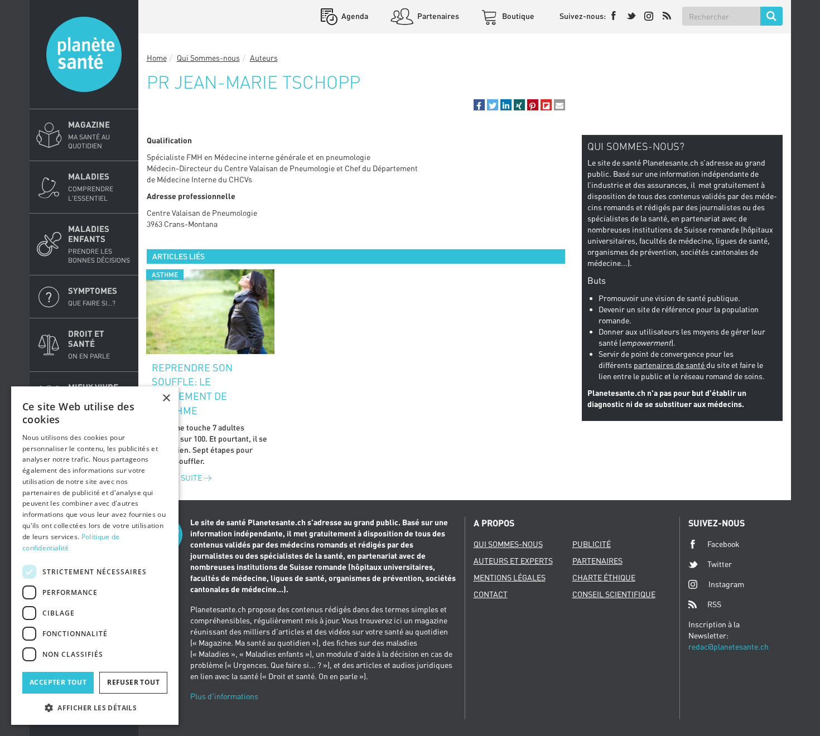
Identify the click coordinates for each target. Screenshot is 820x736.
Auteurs (264, 57)
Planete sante (84, 54)
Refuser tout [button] (133, 682)
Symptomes (92, 296)
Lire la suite (178, 477)
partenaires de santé (670, 365)
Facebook (723, 544)
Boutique (517, 16)
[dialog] (95, 555)
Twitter (719, 564)
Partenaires (437, 16)
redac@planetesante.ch (728, 646)
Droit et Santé (89, 344)
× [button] (166, 398)
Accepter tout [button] (58, 682)
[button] (479, 104)
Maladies (90, 186)
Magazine (89, 134)
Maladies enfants (99, 244)
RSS (714, 604)
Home (157, 57)
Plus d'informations (224, 696)
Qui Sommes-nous (208, 57)
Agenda (354, 16)
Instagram (726, 584)
